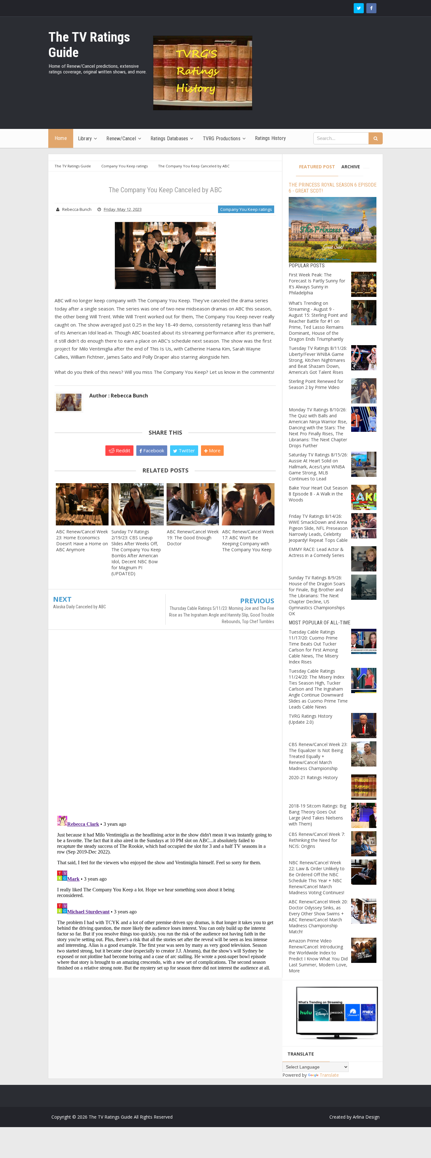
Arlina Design (366, 1117)
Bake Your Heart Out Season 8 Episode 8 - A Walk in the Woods (318, 494)
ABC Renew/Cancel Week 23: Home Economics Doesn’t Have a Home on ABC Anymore (82, 541)
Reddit (122, 450)
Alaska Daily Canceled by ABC (79, 606)
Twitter (186, 450)
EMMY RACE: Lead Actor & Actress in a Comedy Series (316, 552)
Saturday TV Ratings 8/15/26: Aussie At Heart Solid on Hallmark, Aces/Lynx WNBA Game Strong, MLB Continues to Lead (318, 467)
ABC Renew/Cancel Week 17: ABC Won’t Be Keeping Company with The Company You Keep (248, 541)
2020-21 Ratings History (313, 777)
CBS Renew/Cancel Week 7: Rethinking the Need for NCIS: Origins (317, 840)
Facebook (153, 450)
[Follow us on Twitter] (359, 8)
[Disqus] (165, 725)
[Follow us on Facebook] (371, 8)
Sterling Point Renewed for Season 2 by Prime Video (316, 384)
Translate (329, 1075)
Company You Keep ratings (246, 209)
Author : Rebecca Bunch (118, 395)
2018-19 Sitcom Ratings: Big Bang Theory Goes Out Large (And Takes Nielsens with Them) (317, 815)
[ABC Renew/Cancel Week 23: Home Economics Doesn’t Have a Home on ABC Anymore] (82, 504)
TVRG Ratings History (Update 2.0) (310, 719)
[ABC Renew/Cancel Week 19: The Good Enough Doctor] (193, 504)
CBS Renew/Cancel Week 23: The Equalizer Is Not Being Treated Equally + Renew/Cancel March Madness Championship (318, 756)
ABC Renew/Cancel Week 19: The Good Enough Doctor (193, 538)
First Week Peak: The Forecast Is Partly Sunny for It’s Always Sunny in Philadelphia (317, 284)
